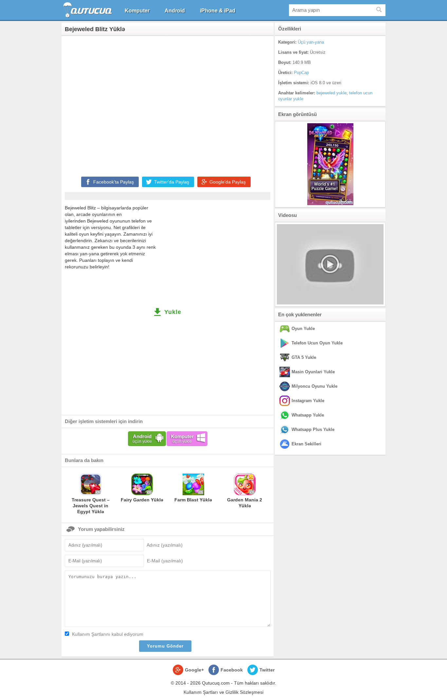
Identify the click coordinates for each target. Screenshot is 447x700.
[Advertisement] (167, 104)
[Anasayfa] (88, 10)
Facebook (232, 669)
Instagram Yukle (308, 400)
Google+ (194, 669)
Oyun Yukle (303, 328)
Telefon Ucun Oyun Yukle (317, 342)
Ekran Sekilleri (306, 443)
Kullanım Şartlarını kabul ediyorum (107, 634)
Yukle (172, 312)
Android (175, 10)
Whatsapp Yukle (308, 415)
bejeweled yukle (331, 92)
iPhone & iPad (217, 10)
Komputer (137, 10)
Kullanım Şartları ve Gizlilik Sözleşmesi (223, 692)
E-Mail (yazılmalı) (165, 560)
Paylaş (113, 182)
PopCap (301, 72)
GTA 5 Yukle (304, 357)
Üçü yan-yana (311, 42)
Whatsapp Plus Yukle (313, 429)
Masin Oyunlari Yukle (313, 371)
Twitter (267, 669)
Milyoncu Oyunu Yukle (314, 386)
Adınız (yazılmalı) (165, 545)
